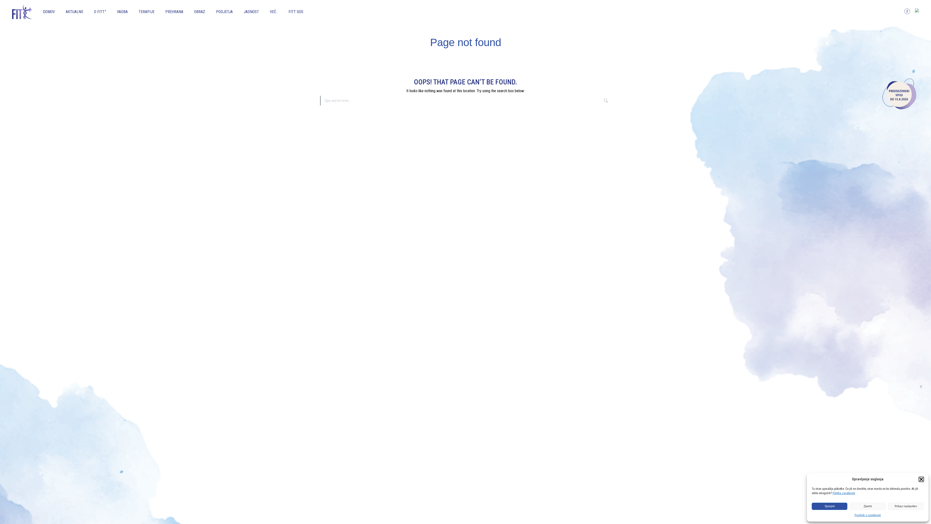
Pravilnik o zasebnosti (868, 515)
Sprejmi (830, 506)
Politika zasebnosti (844, 493)
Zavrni (868, 506)
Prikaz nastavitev (906, 506)
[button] (921, 479)
